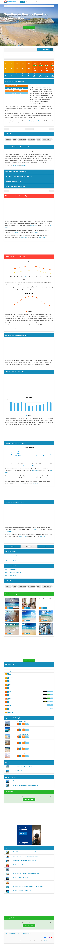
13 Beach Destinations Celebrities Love (22, 890)
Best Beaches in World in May (11, 560)
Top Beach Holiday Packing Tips (21, 864)
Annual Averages (8, 671)
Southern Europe (12, 6)
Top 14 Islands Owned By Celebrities (22, 877)
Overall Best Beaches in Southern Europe (13, 572)
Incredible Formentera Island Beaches (22, 766)
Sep (52, 63)
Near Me (39, 49)
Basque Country (26, 6)
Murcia (14, 139)
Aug (47, 63)
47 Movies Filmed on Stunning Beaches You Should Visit (26, 873)
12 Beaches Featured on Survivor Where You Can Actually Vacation (28, 886)
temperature (16, 165)
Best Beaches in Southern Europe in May (13, 557)
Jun (35, 63)
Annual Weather (29, 128)
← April (6, 128)
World (6, 6)
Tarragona (8, 139)
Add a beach (44, 940)
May (10, 688)
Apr (23, 63)
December (11, 712)
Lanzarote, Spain (21, 721)
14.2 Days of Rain (16, 93)
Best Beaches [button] (39, 1)
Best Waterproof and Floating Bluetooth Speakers (25, 856)
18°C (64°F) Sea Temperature (16, 88)
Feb (11, 63)
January (10, 674)
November (11, 709)
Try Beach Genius (29, 799)
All (51, 49)
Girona (38, 139)
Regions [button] (32, 1)
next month (35, 232)
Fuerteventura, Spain (22, 741)
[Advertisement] (29, 248)
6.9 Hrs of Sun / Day (16, 91)
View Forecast (29, 27)
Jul (40, 63)
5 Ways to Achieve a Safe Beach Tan (21, 882)
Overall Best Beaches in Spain (11, 569)
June (30, 121)
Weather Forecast (8, 668)
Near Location (46, 49)
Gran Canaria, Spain (22, 754)
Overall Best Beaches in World (11, 575)
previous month (34, 225)
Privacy (32, 940)
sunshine (23, 165)
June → (51, 128)
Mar (17, 63)
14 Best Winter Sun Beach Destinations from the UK (25, 851)
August (36, 121)
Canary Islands (31, 139)
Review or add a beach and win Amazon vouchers (24, 860)
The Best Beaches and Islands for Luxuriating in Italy (25, 785)
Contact (25, 940)
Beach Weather (13, 940)
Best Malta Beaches (18, 780)
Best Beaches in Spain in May (11, 555)
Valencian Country (47, 139)
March (10, 681)
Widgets (36, 940)
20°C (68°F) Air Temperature (15, 86)
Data (22, 940)
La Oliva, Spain (20, 747)
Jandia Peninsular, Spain (23, 734)
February (11, 677)
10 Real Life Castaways (18, 869)
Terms (28, 940)
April (10, 684)
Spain (19, 6)
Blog (27, 1)
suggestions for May (29, 122)
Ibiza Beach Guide (17, 770)
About (18, 940)
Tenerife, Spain (21, 728)
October (10, 705)
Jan (5, 63)
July (33, 121)
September (41, 121)
